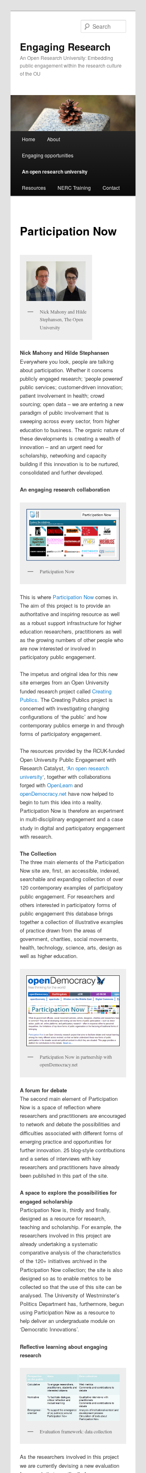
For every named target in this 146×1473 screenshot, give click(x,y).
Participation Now (73, 597)
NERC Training (74, 187)
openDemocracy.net (43, 793)
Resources (34, 187)
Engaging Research (65, 46)
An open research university (55, 171)
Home (28, 139)
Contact (111, 187)
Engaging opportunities (47, 155)
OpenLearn (60, 785)
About (53, 139)
